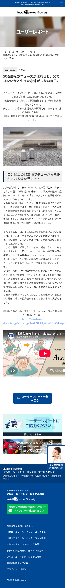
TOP (5, 51)
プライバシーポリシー (17, 569)
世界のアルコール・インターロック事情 (26, 538)
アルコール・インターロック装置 (23, 544)
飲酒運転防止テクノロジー (19, 562)
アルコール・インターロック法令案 (24, 556)
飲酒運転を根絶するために (20, 525)
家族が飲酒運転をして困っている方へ (25, 550)
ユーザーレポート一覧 (22, 51)
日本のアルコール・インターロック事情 (26, 531)
